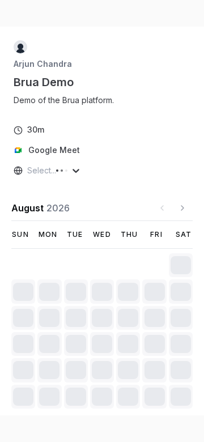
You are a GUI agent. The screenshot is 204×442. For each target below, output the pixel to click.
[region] (68, 100)
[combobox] (28, 170)
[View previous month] (162, 208)
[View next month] (182, 208)
